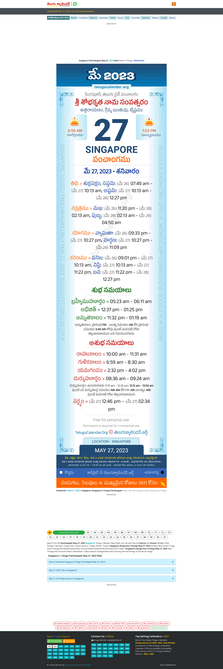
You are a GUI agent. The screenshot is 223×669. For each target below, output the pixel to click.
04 (108, 532)
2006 (77, 654)
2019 (83, 646)
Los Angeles (150, 624)
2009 (60, 654)
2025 (49, 646)
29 (151, 537)
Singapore (90, 543)
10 (149, 532)
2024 (55, 646)
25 (124, 537)
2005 (83, 654)
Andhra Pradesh (63, 624)
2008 (66, 654)
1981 (116, 652)
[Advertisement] (111, 41)
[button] (174, 4)
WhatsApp (87, 665)
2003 (55, 657)
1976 (104, 656)
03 (102, 532)
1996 (110, 645)
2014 (71, 650)
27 (138, 537)
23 (111, 537)
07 (129, 532)
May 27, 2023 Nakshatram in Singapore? (66, 578)
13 (169, 532)
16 (63, 537)
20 (90, 537)
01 (88, 532)
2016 (60, 650)
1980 (121, 652)
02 (95, 532)
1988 (116, 648)
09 (142, 532)
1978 (93, 656)
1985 (93, 652)
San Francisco (65, 628)
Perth (105, 628)
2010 (55, 654)
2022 (66, 646)
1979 (127, 652)
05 (115, 532)
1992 (93, 648)
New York (120, 624)
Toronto (81, 628)
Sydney (131, 628)
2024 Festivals (160, 628)
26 (131, 537)
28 (144, 537)
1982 (110, 652)
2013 (77, 650)
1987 (121, 648)
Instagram (65, 636)
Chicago (107, 624)
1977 (99, 656)
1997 (104, 645)
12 (162, 532)
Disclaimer (77, 665)
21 (97, 537)
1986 (127, 648)
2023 (111, 60)
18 (77, 537)
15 (57, 537)
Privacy (69, 665)
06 (122, 532)
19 (84, 537)
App (49, 636)
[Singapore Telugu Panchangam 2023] (58, 4)
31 (165, 537)
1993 (127, 645)
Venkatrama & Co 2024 (145, 643)
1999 (93, 645)
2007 (71, 654)
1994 (121, 645)
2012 (83, 650)
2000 (71, 657)
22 (104, 537)
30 (158, 537)
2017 (55, 650)
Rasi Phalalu (169, 643)
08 (135, 532)
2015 (66, 650)
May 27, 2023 (74, 490)
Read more (139, 60)
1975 (110, 656)
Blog (55, 636)
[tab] (111, 562)
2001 (66, 657)
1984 (99, 652)
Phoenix (164, 624)
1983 (104, 652)
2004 (49, 657)
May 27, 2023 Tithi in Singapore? (63, 570)
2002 (60, 657)
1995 (116, 645)
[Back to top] (219, 665)
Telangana (80, 624)
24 (117, 537)
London (93, 628)
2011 (49, 654)
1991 (99, 648)
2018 (49, 650)
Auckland (118, 628)
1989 (110, 648)
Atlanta (94, 624)
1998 (99, 645)
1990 (104, 648)
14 (50, 537)
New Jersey (135, 624)
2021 (71, 646)
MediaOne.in (171, 665)
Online (110, 636)
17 (70, 537)
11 (155, 532)
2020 (77, 646)
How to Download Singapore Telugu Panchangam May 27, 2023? (77, 562)
